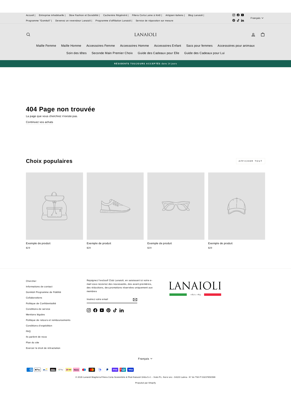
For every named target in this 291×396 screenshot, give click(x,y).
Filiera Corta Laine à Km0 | (147, 15)
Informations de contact (39, 286)
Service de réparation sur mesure (154, 20)
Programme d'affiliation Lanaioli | (113, 20)
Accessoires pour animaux (236, 45)
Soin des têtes (76, 53)
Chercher (31, 281)
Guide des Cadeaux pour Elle (158, 53)
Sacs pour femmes (199, 45)
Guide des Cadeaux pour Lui (204, 53)
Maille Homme (71, 45)
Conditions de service (38, 309)
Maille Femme (46, 45)
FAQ (28, 331)
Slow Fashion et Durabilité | (84, 15)
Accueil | (31, 15)
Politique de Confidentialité (41, 303)
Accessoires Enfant (167, 45)
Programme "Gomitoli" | (39, 20)
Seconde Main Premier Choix (112, 53)
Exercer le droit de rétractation (43, 348)
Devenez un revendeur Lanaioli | (73, 20)
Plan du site (32, 342)
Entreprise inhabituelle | (52, 15)
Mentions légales (35, 314)
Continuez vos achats (39, 122)
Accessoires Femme (100, 45)
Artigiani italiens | (175, 15)
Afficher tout (251, 161)
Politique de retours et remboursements (48, 320)
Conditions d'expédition (39, 325)
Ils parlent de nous (36, 337)
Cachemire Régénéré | (116, 15)
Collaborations (34, 297)
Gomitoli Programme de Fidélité (43, 292)
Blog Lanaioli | (196, 15)
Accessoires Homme (134, 45)
